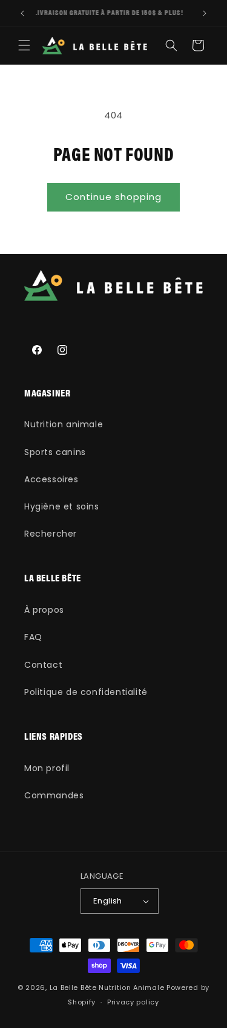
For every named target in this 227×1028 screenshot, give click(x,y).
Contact (43, 665)
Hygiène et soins (61, 506)
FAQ (33, 637)
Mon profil (47, 768)
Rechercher (50, 534)
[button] (24, 45)
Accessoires (51, 479)
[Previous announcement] (22, 13)
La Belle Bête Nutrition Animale (107, 987)
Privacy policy (133, 1002)
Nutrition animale (63, 424)
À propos (44, 610)
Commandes (54, 795)
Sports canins (55, 452)
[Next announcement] (204, 13)
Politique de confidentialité (86, 692)
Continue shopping (113, 196)
